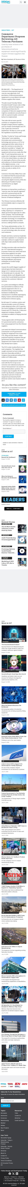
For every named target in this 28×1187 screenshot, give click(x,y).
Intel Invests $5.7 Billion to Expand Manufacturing (12, 947)
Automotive (6, 524)
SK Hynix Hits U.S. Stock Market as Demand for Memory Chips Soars (12, 1005)
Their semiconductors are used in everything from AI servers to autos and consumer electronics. (13, 831)
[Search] (20, 2)
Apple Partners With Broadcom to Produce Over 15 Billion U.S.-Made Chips (14, 1064)
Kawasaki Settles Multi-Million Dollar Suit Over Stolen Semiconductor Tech (9, 488)
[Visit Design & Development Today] (3, 1084)
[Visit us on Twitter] (13, 1173)
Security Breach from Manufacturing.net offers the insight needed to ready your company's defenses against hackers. (13, 648)
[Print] (3, 400)
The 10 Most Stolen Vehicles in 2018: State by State (8, 528)
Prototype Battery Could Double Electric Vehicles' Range (8, 551)
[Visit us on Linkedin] (17, 1173)
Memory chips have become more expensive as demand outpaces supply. (13, 1009)
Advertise (21, 1177)
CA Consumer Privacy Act (12, 1180)
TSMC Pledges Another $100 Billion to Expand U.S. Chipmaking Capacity (13, 887)
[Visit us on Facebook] (10, 1173)
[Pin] (19, 400)
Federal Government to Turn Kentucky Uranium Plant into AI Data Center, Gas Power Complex (13, 795)
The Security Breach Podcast (10, 644)
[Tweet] (15, 400)
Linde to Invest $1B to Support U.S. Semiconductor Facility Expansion (12, 764)
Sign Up (5, 1105)
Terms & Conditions (19, 1179)
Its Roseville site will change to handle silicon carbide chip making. (12, 920)
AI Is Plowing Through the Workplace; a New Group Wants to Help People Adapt (13, 1035)
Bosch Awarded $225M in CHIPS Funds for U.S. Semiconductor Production (13, 916)
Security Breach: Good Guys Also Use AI (8, 466)
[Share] (7, 400)
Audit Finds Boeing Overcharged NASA (9, 539)
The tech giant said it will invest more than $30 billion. (13, 1068)
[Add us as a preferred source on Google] (23, 400)
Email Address (7, 428)
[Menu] (24, 2)
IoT (13, 30)
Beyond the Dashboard (8, 457)
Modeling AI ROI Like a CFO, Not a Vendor (8, 563)
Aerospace (5, 535)
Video (3, 671)
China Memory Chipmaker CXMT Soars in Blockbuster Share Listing (14, 826)
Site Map (22, 1180)
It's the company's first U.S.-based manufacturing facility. (11, 861)
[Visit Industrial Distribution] (3, 1086)
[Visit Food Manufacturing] (10, 1084)
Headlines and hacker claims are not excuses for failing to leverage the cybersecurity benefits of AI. (12, 678)
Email (2, 1097)
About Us (6, 1177)
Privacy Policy (9, 1179)
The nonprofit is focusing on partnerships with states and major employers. (13, 1039)
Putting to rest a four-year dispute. (11, 740)
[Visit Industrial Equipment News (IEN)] (17, 1084)
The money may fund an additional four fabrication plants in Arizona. (12, 891)
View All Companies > (14, 508)
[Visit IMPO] (24, 1084)
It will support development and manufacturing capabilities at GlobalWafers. (14, 980)
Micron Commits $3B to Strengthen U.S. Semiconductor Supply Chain (14, 976)
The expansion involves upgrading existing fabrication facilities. (14, 951)
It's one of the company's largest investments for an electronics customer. (13, 768)
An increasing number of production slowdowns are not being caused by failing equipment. (14, 710)
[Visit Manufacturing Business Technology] (17, 1086)
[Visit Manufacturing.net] (10, 1086)
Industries (6, 30)
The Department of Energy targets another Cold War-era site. (13, 799)
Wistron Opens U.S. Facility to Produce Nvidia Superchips (13, 857)
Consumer (5, 1061)
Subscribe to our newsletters (14, 394)
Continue (8, 436)
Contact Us (14, 1177)
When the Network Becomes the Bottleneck (9, 477)
